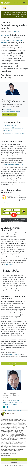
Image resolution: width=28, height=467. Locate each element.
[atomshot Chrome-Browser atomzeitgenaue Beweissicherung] (10, 197)
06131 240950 (7, 109)
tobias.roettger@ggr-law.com (12, 111)
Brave (8, 164)
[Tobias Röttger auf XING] (4, 407)
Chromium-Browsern (13, 354)
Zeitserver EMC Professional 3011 (13, 134)
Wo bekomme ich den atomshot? (13, 128)
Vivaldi (21, 164)
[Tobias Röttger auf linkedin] (7, 407)
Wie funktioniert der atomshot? (12, 131)
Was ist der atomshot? (10, 125)
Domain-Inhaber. (9, 264)
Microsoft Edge (14, 164)
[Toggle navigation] (24, 2)
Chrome (3, 164)
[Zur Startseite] (6, 2)
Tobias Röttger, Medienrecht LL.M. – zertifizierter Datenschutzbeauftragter (12, 402)
